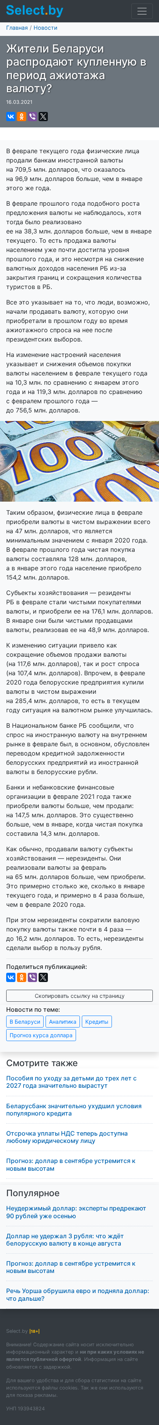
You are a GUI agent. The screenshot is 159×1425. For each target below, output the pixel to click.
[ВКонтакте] (10, 116)
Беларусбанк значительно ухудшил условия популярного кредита (74, 1109)
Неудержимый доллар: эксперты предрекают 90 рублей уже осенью (76, 1211)
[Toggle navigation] (142, 11)
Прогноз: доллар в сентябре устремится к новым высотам (70, 1164)
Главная (17, 27)
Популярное (33, 1193)
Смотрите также (42, 1063)
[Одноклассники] (21, 116)
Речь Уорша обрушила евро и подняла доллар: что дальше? (77, 1294)
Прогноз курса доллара (41, 1035)
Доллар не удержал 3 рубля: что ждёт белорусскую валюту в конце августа (65, 1239)
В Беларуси (25, 1021)
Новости (46, 27)
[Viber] (32, 116)
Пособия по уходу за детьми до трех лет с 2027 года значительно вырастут (71, 1081)
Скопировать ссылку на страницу (80, 995)
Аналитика (62, 1021)
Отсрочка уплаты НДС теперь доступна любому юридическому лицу (67, 1136)
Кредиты (96, 1021)
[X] (43, 116)
